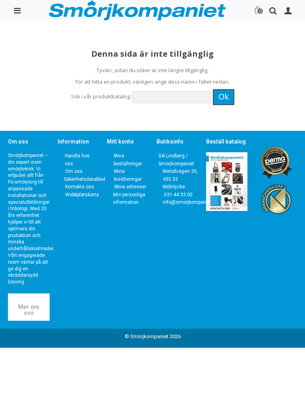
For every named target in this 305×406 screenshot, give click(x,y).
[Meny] (17, 9)
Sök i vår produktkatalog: (101, 96)
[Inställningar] (287, 9)
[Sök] (272, 9)
